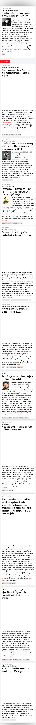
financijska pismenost (7, 223)
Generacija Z (16, 223)
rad (30, 300)
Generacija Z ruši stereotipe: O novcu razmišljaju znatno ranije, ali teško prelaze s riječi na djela (17, 191)
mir (14, 417)
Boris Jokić (4, 417)
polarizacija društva (23, 417)
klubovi (8, 134)
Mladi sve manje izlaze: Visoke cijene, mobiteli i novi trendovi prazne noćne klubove (17, 72)
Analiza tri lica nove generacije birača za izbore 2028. (15, 310)
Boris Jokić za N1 (20, 413)
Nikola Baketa (13, 367)
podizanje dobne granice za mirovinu (19, 300)
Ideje (18, 364)
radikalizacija (20, 367)
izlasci (3, 134)
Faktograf (9, 51)
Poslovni (4, 220)
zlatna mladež (9, 179)
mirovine (4, 300)
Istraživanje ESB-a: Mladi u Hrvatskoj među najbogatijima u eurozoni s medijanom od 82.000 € (17, 146)
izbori (3, 367)
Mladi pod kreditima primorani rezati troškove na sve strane (17, 428)
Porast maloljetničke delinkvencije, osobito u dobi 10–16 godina (16, 670)
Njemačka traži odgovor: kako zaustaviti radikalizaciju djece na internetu (15, 595)
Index (13, 717)
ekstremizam (5, 659)
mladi (3, 54)
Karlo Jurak (5, 583)
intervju (10, 417)
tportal (20, 132)
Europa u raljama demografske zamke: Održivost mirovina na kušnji (16, 233)
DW (11, 657)
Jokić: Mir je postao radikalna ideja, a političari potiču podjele (17, 377)
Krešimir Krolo (14, 134)
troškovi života (9, 490)
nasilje (13, 583)
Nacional (17, 177)
